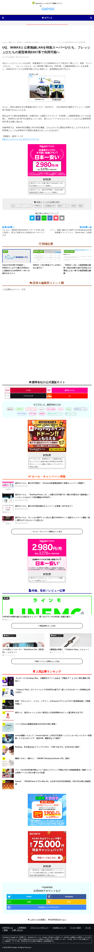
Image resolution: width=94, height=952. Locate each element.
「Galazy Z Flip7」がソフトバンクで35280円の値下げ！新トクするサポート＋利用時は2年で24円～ (52, 691)
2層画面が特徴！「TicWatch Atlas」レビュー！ (69, 649)
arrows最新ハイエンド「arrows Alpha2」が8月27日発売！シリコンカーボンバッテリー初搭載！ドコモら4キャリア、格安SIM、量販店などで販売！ (53, 736)
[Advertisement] (47, 34)
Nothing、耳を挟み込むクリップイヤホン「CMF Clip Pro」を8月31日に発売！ (48, 747)
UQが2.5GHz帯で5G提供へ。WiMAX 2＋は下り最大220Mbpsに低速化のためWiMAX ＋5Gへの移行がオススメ (16, 269)
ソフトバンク (28, 396)
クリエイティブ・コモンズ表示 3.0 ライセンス (21, 939)
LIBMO (42, 414)
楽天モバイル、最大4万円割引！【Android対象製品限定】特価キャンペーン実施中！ (46, 191)
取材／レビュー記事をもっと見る (48, 661)
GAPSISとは (7, 928)
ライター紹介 (75, 928)
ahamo (10, 409)
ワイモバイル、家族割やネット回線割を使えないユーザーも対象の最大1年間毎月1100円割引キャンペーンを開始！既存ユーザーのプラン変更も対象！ (46, 463)
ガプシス (48, 18)
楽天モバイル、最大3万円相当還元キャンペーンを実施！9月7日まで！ (44, 506)
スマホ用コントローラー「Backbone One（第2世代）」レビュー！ (23, 651)
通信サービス (63, 206)
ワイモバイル (31, 409)
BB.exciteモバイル (55, 414)
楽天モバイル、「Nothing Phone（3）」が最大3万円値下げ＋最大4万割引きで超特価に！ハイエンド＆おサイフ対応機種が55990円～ (52, 496)
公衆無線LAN (49, 206)
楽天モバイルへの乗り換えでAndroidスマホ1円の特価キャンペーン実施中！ (46, 184)
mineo (68, 409)
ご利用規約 (21, 928)
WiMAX (38, 206)
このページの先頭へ (38, 920)
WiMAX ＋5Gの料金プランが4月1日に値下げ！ (47, 266)
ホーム (4, 42)
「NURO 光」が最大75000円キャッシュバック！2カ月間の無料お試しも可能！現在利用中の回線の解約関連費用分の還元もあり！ (47, 872)
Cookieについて (59, 928)
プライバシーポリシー (39, 928)
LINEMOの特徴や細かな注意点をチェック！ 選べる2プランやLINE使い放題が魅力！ (37, 617)
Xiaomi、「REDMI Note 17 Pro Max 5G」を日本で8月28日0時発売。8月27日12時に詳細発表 (53, 782)
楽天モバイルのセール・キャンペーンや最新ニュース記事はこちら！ (46, 579)
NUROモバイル (80, 409)
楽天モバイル (69, 390)
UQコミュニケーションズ (22, 206)
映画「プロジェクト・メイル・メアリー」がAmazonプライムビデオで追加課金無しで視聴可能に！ (52, 702)
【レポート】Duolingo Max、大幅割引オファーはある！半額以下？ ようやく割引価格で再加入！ (52, 679)
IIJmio (60, 409)
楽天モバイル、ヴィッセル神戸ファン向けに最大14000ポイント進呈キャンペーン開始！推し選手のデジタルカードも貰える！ (52, 519)
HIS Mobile (22, 414)
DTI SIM (33, 414)
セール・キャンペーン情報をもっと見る (47, 531)
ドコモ (28, 390)
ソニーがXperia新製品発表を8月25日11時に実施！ (36, 724)
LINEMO (19, 409)
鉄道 (73, 206)
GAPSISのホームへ (58, 920)
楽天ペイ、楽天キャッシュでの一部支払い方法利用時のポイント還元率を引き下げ (49, 713)
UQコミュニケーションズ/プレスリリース (20, 139)
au (70, 396)
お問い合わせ (17, 930)
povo (42, 409)
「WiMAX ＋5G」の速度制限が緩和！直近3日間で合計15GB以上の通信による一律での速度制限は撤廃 (77, 269)
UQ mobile (51, 409)
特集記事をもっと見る (48, 626)
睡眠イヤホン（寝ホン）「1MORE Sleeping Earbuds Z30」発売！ (43, 758)
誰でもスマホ (71, 414)
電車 (10, 42)
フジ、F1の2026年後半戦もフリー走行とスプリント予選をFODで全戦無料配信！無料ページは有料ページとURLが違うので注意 (53, 771)
